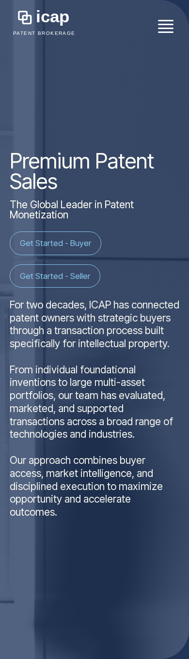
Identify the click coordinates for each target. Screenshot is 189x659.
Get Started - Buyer (55, 243)
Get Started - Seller (55, 276)
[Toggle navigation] (165, 24)
